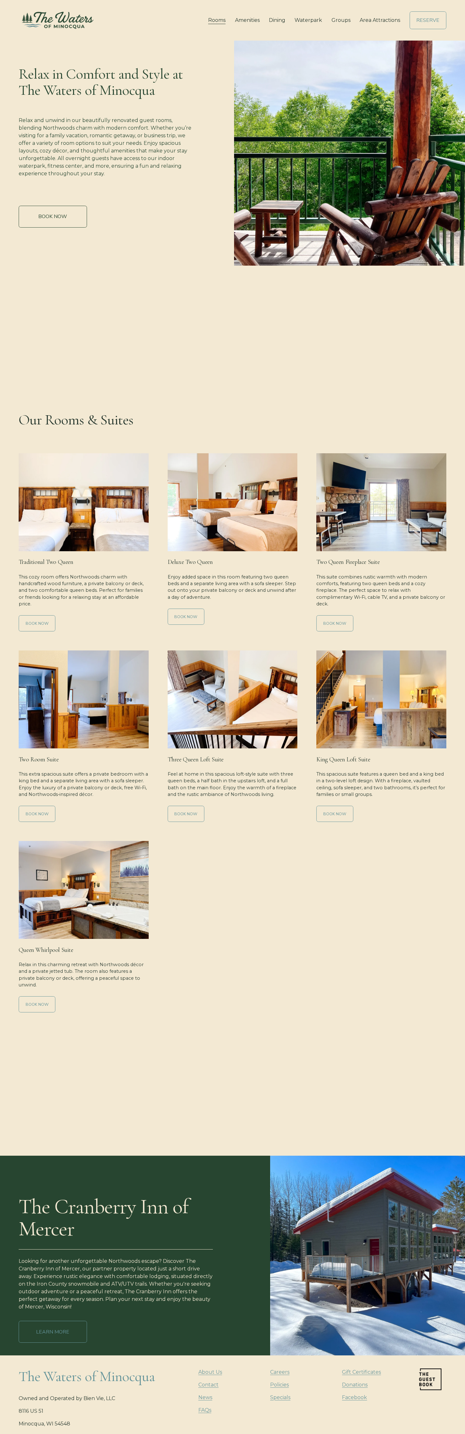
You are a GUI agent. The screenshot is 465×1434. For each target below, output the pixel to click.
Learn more (52, 1331)
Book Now (52, 216)
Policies (279, 1385)
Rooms (217, 20)
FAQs (204, 1410)
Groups (341, 20)
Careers (279, 1372)
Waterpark (308, 20)
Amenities (247, 20)
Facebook (354, 1397)
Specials (280, 1397)
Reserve (427, 20)
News (205, 1397)
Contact (208, 1385)
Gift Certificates (361, 1372)
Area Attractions (380, 20)
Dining (277, 20)
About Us (210, 1372)
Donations (355, 1385)
